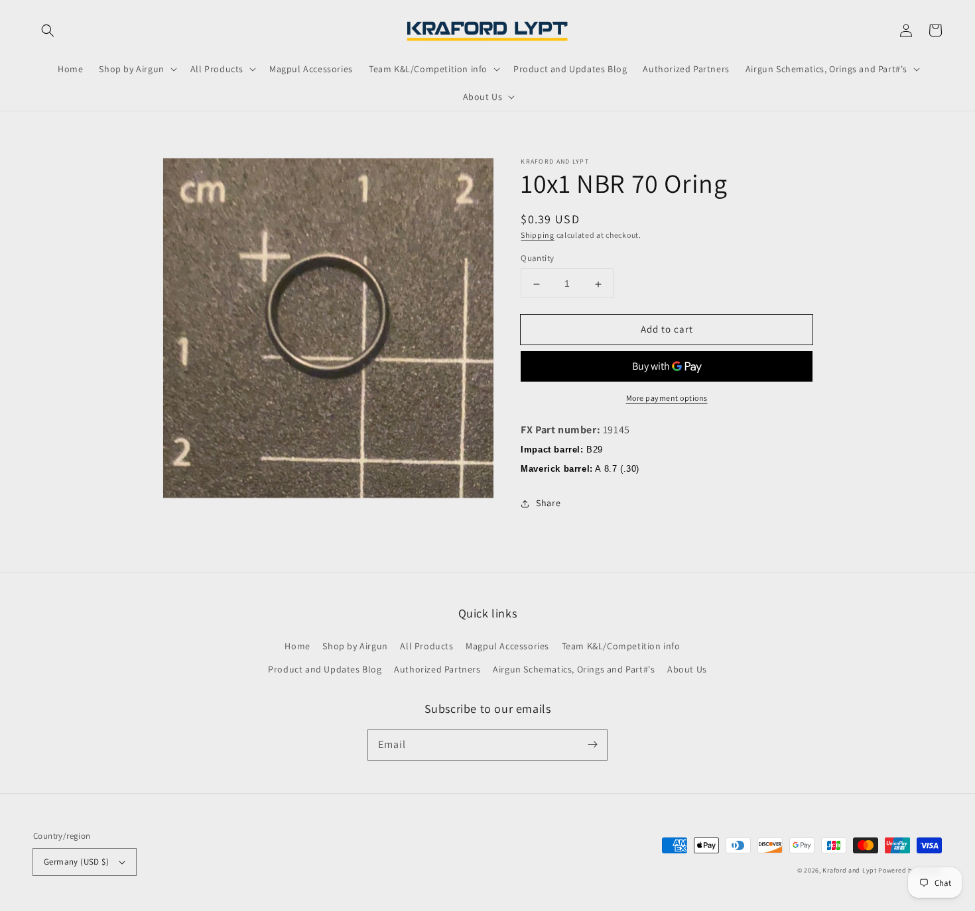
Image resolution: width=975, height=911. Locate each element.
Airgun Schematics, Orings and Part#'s (574, 669)
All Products (426, 646)
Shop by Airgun (354, 646)
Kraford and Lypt (849, 870)
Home (297, 646)
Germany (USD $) (76, 861)
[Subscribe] (592, 744)
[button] (47, 30)
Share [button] (548, 503)
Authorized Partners (437, 669)
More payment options (667, 398)
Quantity (537, 258)
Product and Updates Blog (324, 669)
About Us (687, 669)
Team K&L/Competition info (621, 646)
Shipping (537, 235)
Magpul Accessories (507, 646)
